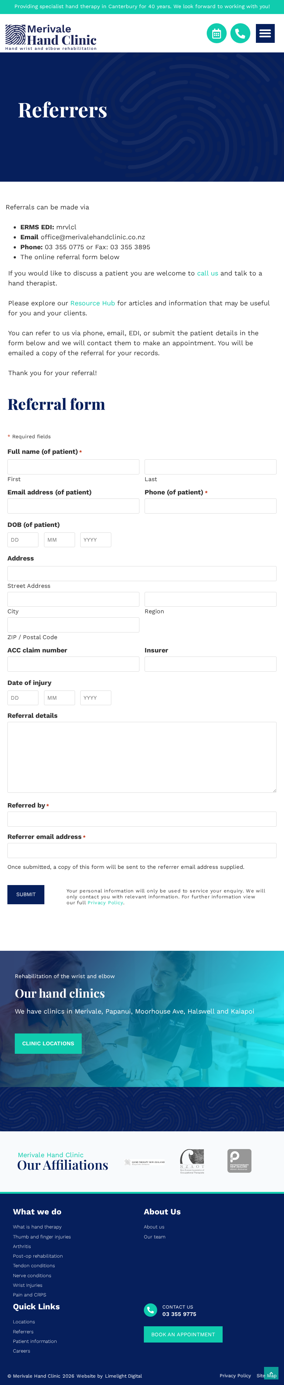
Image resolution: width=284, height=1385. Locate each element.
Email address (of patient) (49, 492)
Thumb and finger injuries (42, 1237)
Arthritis (22, 1246)
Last (151, 479)
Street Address (28, 585)
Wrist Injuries (28, 1285)
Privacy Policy (105, 902)
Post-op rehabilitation (38, 1256)
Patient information (35, 1341)
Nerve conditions (32, 1275)
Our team (154, 1237)
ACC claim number (37, 650)
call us (207, 273)
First (14, 479)
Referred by (28, 805)
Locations (24, 1321)
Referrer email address (46, 836)
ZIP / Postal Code (32, 637)
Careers (21, 1351)
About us (154, 1227)
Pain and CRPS (29, 1294)
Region (154, 611)
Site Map (267, 1375)
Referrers (23, 1331)
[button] (265, 33)
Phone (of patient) (176, 492)
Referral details (32, 715)
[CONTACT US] (150, 1310)
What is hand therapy (37, 1227)
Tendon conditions (34, 1265)
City (12, 611)
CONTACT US (177, 1307)
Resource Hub (92, 303)
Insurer (156, 650)
